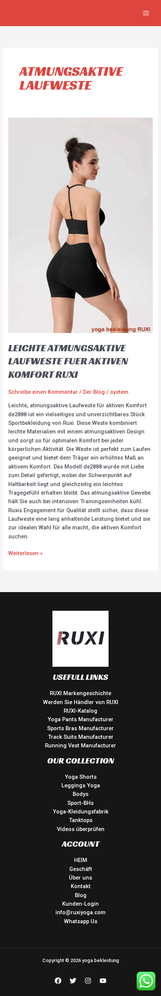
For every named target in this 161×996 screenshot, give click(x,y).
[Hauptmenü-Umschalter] (146, 13)
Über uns (80, 877)
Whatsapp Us (80, 921)
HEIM (80, 860)
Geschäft (80, 869)
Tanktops (80, 820)
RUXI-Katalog (80, 710)
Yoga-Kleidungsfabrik (81, 811)
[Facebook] (58, 980)
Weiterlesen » (25, 553)
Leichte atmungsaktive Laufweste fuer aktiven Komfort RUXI (68, 361)
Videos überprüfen (80, 829)
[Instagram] (88, 980)
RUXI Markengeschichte (80, 693)
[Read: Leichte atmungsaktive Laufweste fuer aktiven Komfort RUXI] (80, 224)
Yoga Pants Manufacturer (80, 719)
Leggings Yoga (80, 785)
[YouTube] (103, 980)
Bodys (80, 794)
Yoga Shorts (81, 777)
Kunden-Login (80, 903)
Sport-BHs (80, 803)
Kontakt (81, 886)
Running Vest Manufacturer (80, 745)
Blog (80, 895)
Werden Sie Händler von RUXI (80, 702)
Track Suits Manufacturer (80, 737)
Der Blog (94, 392)
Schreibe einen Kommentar (43, 392)
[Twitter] (73, 980)
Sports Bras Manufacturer (80, 728)
